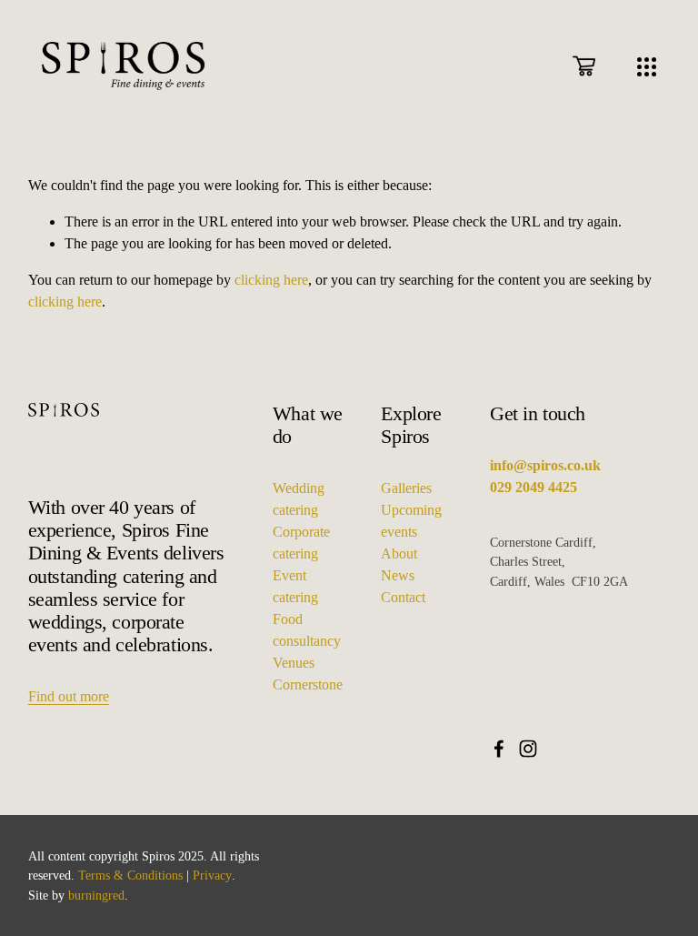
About (399, 553)
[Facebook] (499, 749)
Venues (293, 662)
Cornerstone (308, 684)
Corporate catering (301, 542)
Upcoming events (411, 520)
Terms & (101, 875)
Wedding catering (298, 499)
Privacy (212, 875)
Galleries (406, 488)
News (397, 575)
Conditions (155, 875)
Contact (403, 597)
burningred (96, 895)
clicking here (271, 279)
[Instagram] (528, 749)
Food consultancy (307, 630)
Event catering (295, 586)
